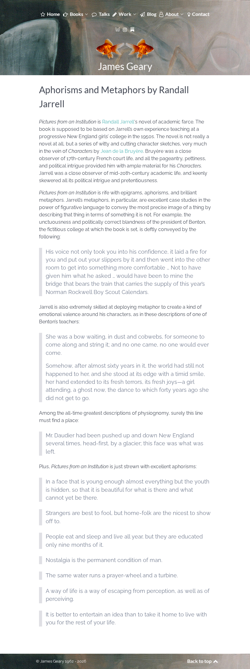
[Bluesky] (118, 29)
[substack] (133, 29)
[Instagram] (126, 29)
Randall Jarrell (118, 122)
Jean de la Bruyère (122, 151)
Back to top (199, 661)
